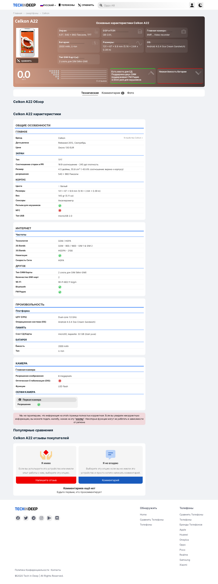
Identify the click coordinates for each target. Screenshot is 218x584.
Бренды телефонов (191, 524)
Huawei (184, 534)
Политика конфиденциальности (32, 570)
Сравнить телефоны (152, 519)
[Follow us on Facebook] (18, 518)
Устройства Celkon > (133, 138)
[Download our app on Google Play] (49, 518)
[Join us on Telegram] (33, 518)
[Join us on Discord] (57, 518)
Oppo (183, 544)
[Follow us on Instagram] (41, 518)
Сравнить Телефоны (191, 514)
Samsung (185, 559)
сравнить (88, 5)
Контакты (56, 570)
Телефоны (68, 5)
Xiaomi (183, 564)
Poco (182, 549)
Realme (184, 554)
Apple (183, 529)
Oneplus (184, 539)
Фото (130, 92)
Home (143, 514)
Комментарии (112, 92)
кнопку (79, 418)
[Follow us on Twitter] (26, 518)
